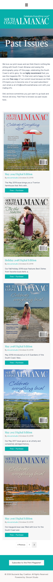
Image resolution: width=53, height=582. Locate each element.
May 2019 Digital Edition (18, 174)
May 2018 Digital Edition (18, 346)
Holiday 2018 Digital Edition (20, 260)
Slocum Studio (32, 577)
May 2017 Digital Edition (18, 432)
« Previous (21, 545)
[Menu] (26, 5)
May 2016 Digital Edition (18, 518)
